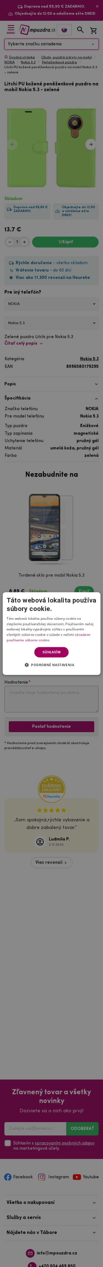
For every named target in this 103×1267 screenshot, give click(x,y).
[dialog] (51, 633)
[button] (51, 664)
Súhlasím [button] (51, 652)
